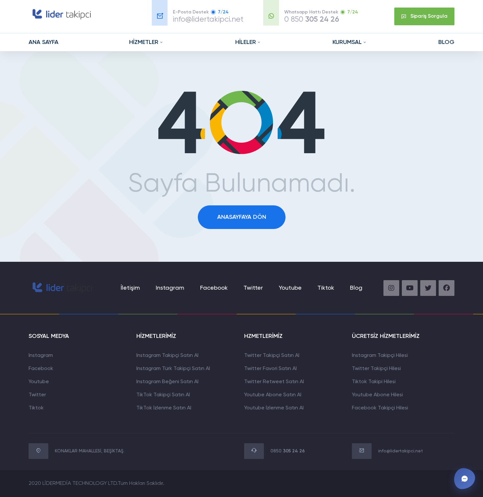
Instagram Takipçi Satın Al (167, 355)
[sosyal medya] (391, 288)
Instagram (170, 288)
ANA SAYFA (43, 42)
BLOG (446, 42)
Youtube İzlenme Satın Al (274, 408)
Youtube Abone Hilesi (377, 395)
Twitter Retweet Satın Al (274, 381)
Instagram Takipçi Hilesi (380, 355)
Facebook (214, 288)
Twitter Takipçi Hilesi (376, 368)
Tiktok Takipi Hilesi (374, 381)
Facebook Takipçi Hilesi (380, 408)
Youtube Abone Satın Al (272, 395)
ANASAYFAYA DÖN (241, 217)
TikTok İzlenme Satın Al (163, 408)
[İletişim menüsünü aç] (464, 478)
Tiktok (36, 408)
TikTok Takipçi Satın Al (163, 395)
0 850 (311, 19)
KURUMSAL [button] (347, 42)
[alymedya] (61, 19)
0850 (287, 451)
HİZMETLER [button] (143, 42)
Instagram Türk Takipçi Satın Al (173, 368)
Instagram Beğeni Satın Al (167, 381)
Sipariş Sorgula (429, 16)
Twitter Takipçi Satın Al (271, 355)
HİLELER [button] (245, 42)
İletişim (130, 288)
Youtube (290, 288)
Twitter (253, 288)
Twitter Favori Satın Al (270, 368)
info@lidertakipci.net (208, 19)
